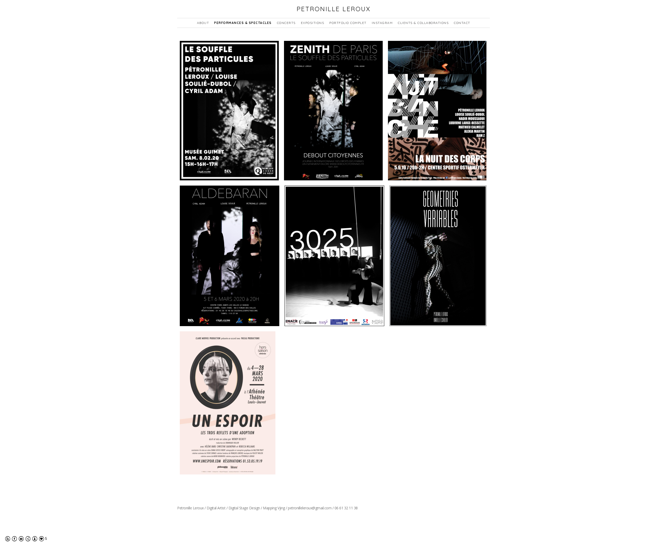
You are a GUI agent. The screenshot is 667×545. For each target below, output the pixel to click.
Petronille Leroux (334, 9)
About (203, 23)
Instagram (382, 23)
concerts (286, 23)
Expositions (312, 23)
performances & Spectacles (243, 23)
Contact (462, 23)
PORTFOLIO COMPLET (348, 23)
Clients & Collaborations (423, 23)
